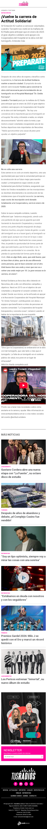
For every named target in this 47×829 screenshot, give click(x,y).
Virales (18, 793)
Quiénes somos (16, 796)
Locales (30, 790)
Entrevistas (26, 793)
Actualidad (13, 790)
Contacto (32, 796)
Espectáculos (39, 790)
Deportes (22, 790)
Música (5, 790)
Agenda (25, 796)
